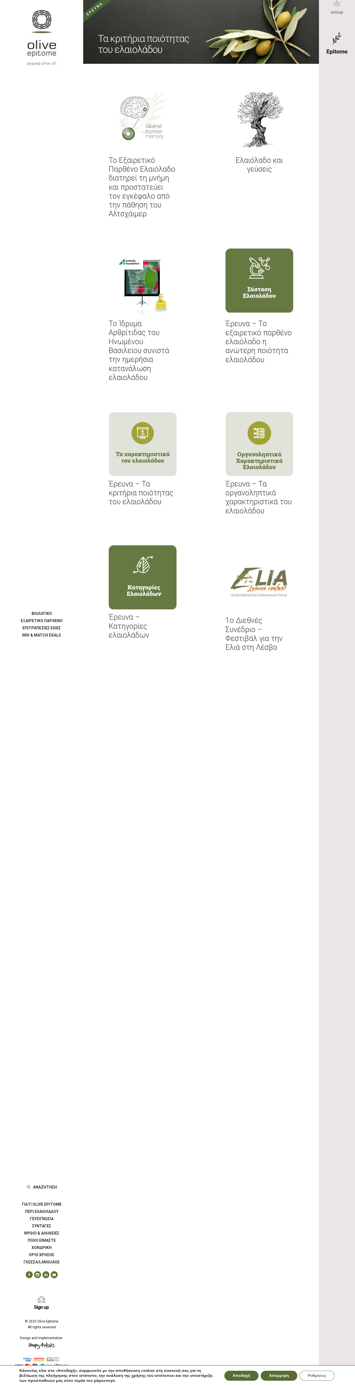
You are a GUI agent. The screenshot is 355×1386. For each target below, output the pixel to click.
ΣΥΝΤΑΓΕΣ (41, 1226)
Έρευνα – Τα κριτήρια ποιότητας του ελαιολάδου (141, 493)
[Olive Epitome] (41, 37)
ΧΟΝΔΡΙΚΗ (42, 1247)
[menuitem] (41, 613)
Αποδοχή (241, 1375)
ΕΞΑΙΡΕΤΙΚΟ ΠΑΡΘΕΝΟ (42, 621)
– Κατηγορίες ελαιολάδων (129, 626)
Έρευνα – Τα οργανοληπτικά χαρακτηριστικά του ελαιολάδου (258, 497)
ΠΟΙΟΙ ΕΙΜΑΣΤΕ (42, 1240)
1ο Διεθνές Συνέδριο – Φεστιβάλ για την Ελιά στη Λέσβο (254, 634)
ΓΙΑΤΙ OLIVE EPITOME (42, 1204)
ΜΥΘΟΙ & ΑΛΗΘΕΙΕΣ (41, 1233)
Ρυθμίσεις (317, 1375)
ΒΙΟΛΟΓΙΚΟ (42, 613)
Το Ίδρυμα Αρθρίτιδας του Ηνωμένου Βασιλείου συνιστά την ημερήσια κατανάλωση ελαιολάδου (139, 350)
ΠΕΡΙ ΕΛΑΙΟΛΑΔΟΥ (42, 1211)
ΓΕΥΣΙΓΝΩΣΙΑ (42, 1219)
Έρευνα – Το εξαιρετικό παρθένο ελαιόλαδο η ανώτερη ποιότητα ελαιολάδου (258, 341)
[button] (27, 1275)
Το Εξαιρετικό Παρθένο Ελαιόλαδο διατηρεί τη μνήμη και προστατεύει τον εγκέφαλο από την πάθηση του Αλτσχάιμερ (142, 187)
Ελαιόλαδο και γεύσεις (259, 165)
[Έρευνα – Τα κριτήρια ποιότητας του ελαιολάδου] (201, 32)
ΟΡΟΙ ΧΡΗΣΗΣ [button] (41, 1255)
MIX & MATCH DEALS (41, 635)
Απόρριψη (279, 1375)
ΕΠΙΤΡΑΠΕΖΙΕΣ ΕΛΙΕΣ (41, 628)
